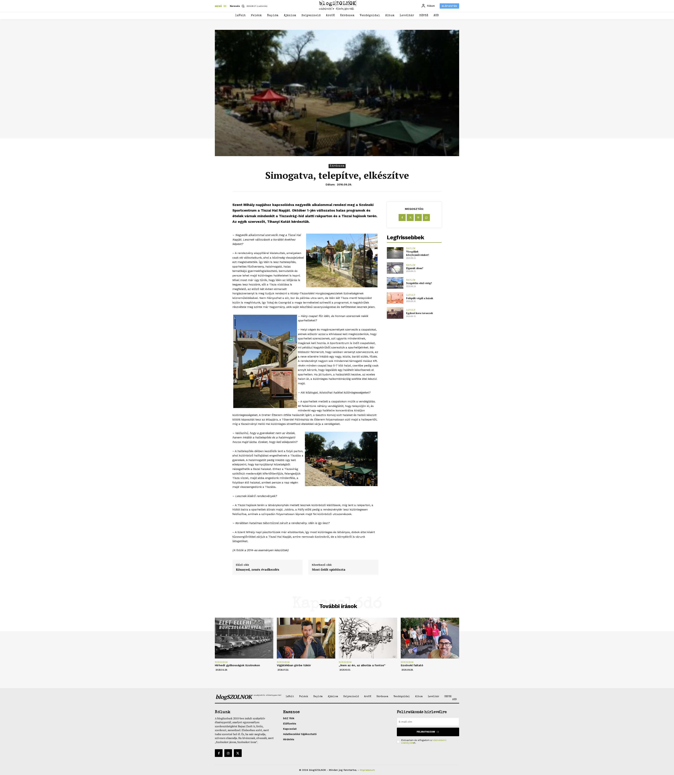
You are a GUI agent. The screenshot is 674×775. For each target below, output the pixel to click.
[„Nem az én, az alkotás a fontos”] (368, 638)
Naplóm (410, 249)
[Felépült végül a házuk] (395, 298)
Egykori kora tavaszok (419, 313)
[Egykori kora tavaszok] (395, 313)
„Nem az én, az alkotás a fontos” (362, 665)
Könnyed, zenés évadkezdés (257, 570)
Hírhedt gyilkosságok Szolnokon (237, 665)
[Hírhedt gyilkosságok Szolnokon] (244, 638)
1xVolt (410, 295)
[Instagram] (228, 753)
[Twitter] (410, 217)
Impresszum (367, 770)
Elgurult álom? (414, 268)
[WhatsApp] (426, 217)
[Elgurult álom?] (395, 268)
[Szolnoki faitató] (430, 638)
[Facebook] (402, 217)
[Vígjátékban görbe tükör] (306, 638)
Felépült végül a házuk (419, 298)
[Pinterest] (418, 217)
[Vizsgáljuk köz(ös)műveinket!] (395, 253)
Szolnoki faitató (412, 665)
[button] (238, 6)
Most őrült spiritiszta (328, 570)
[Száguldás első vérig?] (395, 283)
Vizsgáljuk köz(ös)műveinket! (417, 253)
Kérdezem (337, 166)
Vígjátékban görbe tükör (294, 665)
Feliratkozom (426, 731)
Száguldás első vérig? (419, 283)
